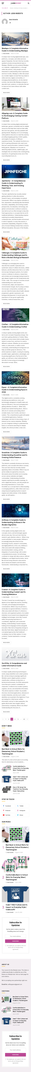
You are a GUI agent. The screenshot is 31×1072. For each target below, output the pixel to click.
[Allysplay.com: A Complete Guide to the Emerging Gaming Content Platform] (15, 104)
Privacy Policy (19, 947)
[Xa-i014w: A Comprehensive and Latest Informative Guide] (15, 654)
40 (24, 719)
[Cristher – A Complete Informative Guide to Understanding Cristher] (15, 315)
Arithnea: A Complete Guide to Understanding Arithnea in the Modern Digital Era (14, 522)
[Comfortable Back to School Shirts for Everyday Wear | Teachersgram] (6, 768)
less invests (13, 19)
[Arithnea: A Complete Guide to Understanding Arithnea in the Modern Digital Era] (15, 510)
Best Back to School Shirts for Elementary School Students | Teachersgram (13, 751)
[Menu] (3, 3)
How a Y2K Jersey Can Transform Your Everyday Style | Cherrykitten (20, 789)
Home (11, 8)
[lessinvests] (15, 3)
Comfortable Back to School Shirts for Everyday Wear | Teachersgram (21, 768)
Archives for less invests (20, 8)
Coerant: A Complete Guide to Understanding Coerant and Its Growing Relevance (14, 591)
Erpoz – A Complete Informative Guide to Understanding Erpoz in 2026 (14, 389)
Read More (6, 92)
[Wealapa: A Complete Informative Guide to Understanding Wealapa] (15, 39)
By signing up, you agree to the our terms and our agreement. (16, 947)
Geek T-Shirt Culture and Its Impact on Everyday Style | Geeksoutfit (20, 778)
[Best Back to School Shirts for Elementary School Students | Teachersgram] (15, 738)
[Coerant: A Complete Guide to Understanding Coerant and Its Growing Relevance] (15, 580)
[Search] (28, 3)
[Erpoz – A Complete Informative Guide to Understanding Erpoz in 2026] (15, 378)
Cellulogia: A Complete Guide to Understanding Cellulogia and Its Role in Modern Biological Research (15, 255)
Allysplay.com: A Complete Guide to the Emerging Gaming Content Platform (15, 115)
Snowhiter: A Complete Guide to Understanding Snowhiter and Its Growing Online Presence (14, 454)
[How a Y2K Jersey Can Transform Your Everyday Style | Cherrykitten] (6, 789)
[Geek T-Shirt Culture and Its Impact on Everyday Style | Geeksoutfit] (6, 779)
